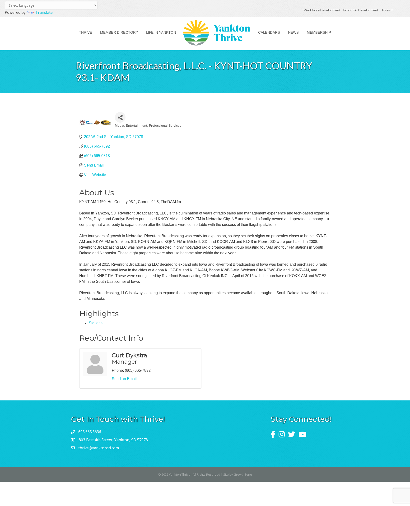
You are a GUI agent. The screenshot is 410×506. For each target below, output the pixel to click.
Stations (95, 323)
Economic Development (361, 10)
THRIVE (85, 32)
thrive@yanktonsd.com (98, 447)
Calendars (269, 32)
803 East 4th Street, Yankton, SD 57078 (113, 439)
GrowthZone (243, 474)
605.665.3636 (89, 431)
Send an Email (124, 379)
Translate (44, 12)
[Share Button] (120, 117)
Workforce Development (322, 10)
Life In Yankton (161, 32)
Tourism (387, 10)
